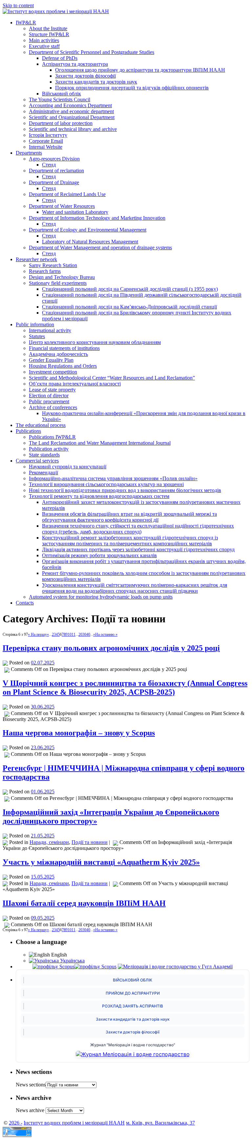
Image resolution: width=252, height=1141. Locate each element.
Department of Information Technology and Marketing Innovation (97, 218)
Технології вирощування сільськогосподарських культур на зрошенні (106, 484)
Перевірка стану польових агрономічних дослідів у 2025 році (111, 648)
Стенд (49, 164)
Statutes (37, 336)
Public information (35, 324)
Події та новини (90, 842)
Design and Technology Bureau (62, 277)
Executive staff (44, 46)
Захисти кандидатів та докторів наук (96, 82)
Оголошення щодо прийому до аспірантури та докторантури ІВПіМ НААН (140, 70)
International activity (50, 330)
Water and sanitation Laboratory (75, 212)
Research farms (45, 271)
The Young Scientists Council (59, 99)
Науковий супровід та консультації (67, 466)
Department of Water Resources (62, 206)
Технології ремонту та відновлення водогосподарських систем (99, 496)
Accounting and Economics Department (70, 105)
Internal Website (45, 147)
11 (73, 634)
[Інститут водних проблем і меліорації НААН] (56, 11)
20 (80, 634)
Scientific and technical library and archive (73, 129)
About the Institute (48, 28)
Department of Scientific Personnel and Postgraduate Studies (91, 52)
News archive (30, 1110)
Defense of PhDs (59, 58)
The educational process (41, 425)
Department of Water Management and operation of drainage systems (100, 247)
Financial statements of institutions (64, 348)
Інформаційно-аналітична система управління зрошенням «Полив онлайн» (113, 478)
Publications (28, 431)
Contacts (25, 603)
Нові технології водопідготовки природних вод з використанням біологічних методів (125, 490)
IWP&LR (26, 22)
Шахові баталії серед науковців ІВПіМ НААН (84, 903)
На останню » (106, 634)
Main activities (44, 40)
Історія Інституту (48, 135)
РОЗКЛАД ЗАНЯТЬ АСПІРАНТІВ (132, 1006)
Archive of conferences (53, 407)
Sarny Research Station (53, 265)
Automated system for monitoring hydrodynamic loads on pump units (101, 597)
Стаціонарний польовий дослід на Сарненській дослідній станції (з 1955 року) (130, 289)
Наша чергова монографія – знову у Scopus (79, 733)
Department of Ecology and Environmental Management (87, 230)
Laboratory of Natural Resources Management (90, 241)
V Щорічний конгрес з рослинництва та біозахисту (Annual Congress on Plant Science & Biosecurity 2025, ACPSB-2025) (125, 687)
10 (70, 634)
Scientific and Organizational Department (72, 117)
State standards (44, 455)
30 (84, 634)
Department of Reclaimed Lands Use (67, 194)
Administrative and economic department (71, 111)
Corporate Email (46, 141)
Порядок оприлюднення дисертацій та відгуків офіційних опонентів (132, 87)
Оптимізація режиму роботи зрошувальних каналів (99, 555)
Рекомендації (43, 472)
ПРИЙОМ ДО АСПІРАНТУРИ (133, 993)
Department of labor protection (61, 123)
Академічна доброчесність (58, 354)
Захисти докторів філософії (85, 76)
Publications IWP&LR (52, 437)
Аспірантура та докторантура (75, 64)
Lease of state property (52, 389)
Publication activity (49, 449)
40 (88, 634)
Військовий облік (61, 93)
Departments (29, 153)
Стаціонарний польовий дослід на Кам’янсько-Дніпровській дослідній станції (129, 307)
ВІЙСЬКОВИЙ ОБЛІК (132, 980)
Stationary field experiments (58, 283)
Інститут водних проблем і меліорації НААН (74, 1123)
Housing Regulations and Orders (63, 366)
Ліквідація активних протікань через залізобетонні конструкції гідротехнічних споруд (138, 549)
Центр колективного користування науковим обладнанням (95, 342)
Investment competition (53, 372)
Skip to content (18, 5)
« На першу (37, 634)
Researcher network (36, 259)
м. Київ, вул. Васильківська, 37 (160, 1123)
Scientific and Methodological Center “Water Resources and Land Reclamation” (112, 378)
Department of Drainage (54, 182)
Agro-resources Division (54, 158)
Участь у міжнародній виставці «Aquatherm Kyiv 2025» (101, 862)
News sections (31, 1084)
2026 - (15, 1123)
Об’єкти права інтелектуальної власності (75, 383)
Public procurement (49, 401)
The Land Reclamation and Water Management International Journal (100, 443)
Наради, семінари (49, 842)
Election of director (49, 395)
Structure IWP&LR (49, 34)
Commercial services (37, 460)
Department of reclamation (56, 170)
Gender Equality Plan (51, 360)
